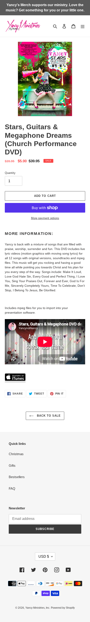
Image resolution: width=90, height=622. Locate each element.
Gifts (12, 465)
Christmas (16, 454)
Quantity (10, 173)
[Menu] (82, 26)
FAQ (12, 488)
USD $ (43, 556)
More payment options (45, 218)
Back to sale (48, 415)
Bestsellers (17, 477)
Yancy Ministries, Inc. (37, 607)
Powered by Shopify (63, 607)
